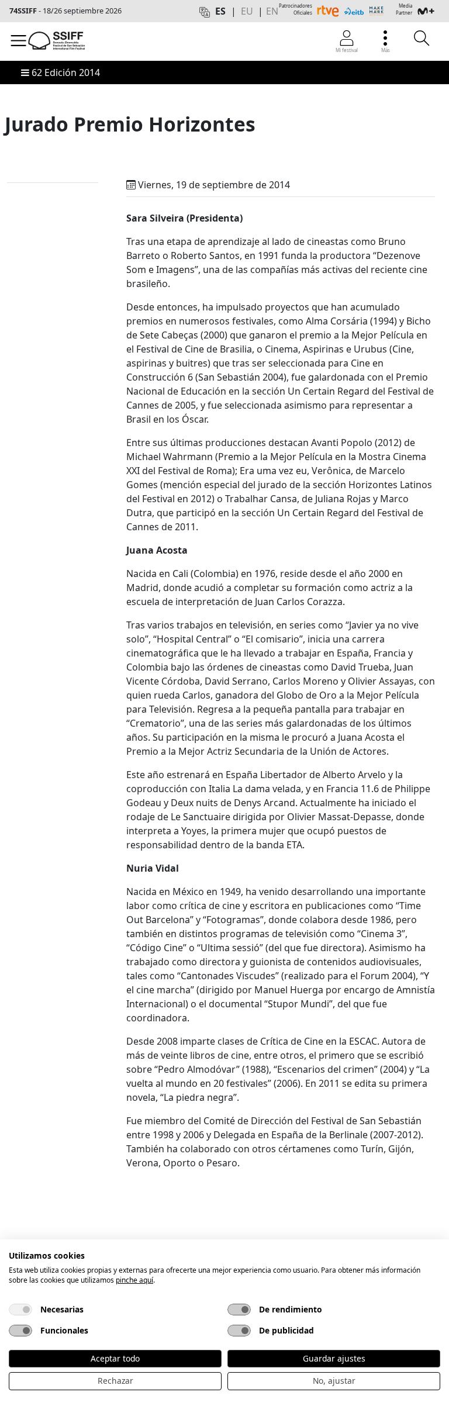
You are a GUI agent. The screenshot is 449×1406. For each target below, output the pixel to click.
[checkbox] (20, 1309)
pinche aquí (134, 1280)
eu (247, 11)
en (272, 11)
